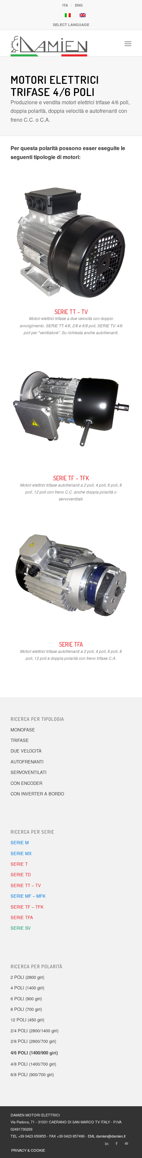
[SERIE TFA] (71, 575)
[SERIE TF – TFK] (71, 409)
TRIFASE (20, 740)
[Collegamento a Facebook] (117, 1143)
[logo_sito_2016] (59, 43)
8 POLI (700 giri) (26, 1009)
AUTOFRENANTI (27, 761)
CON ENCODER (26, 783)
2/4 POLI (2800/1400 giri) (34, 1030)
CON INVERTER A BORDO (37, 793)
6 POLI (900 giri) (26, 998)
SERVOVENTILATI (29, 772)
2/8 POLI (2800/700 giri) (33, 1041)
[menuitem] (65, 5)
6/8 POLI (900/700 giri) (32, 1074)
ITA (65, 5)
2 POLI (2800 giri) (27, 977)
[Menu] (127, 43)
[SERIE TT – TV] (71, 242)
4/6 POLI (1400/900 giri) (34, 1052)
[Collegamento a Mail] (126, 1143)
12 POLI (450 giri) (27, 1019)
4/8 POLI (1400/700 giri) (33, 1064)
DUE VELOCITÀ (26, 751)
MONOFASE (23, 729)
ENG (79, 5)
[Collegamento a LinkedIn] (107, 1143)
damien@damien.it (110, 1136)
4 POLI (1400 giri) (27, 987)
